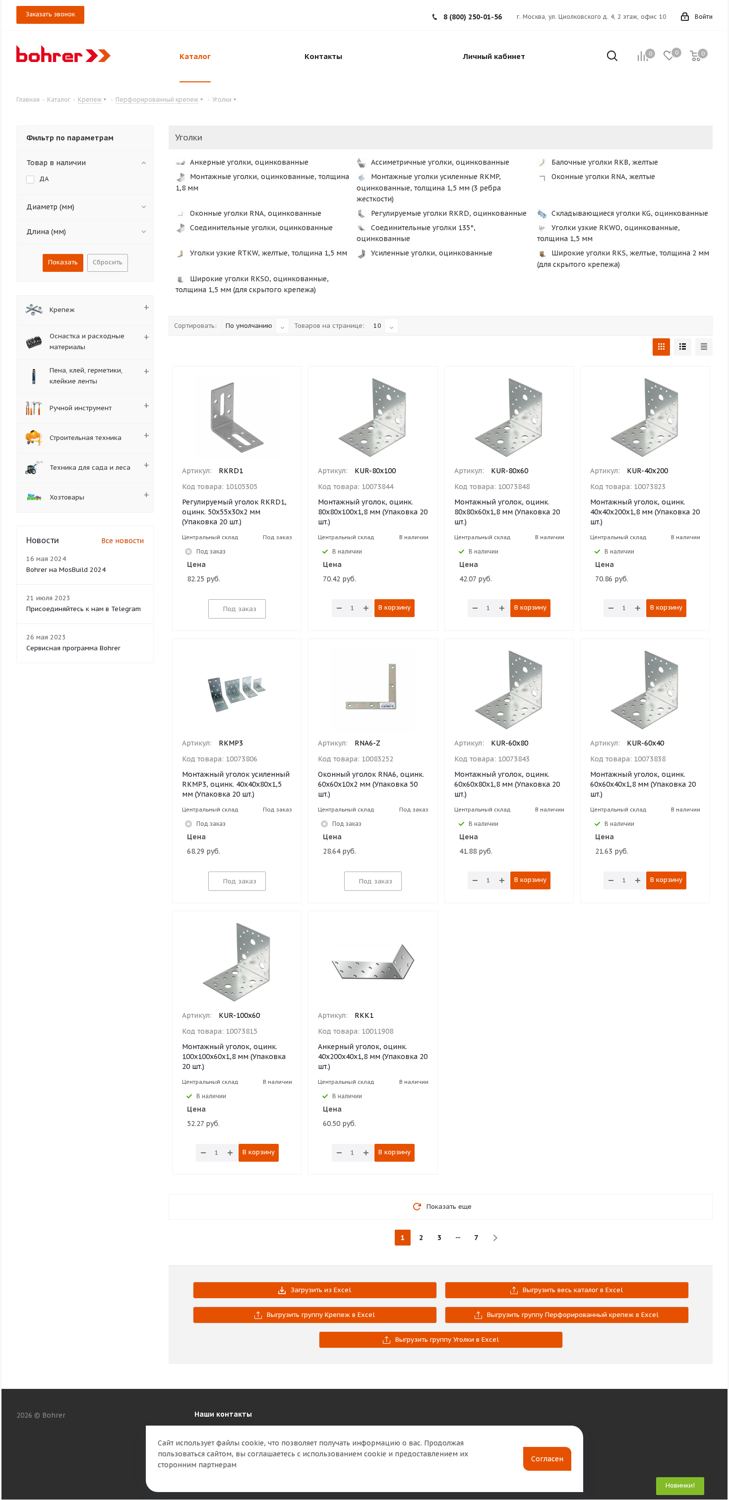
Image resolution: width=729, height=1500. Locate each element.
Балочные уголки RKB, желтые (603, 162)
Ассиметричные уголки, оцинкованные (439, 162)
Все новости (122, 540)
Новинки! (680, 1485)
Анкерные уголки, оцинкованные (248, 162)
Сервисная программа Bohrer (73, 648)
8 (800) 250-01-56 (472, 16)
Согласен (547, 1458)
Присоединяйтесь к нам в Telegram (83, 609)
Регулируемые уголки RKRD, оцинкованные (448, 213)
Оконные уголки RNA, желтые (602, 176)
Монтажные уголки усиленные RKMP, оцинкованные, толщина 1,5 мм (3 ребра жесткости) (429, 187)
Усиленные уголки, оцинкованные (430, 253)
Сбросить (107, 262)
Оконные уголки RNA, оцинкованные (254, 213)
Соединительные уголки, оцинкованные (260, 227)
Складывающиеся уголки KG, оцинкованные (628, 213)
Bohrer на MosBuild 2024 (66, 569)
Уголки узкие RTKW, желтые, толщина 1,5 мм (267, 253)
